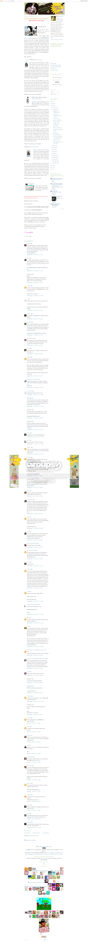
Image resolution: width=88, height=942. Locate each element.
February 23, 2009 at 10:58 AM (35, 436)
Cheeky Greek (29, 499)
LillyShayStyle (30, 756)
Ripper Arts (29, 765)
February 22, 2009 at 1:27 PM (35, 270)
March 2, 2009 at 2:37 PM (33, 791)
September (55, 157)
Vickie (28, 348)
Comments (54, 94)
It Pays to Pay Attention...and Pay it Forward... (57, 115)
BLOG (35, 218)
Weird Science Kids (54, 70)
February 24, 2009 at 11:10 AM (35, 601)
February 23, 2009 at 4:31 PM (35, 513)
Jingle (28, 490)
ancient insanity (46, 832)
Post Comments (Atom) (33, 835)
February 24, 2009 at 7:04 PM (35, 675)
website (32, 217)
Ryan (28, 617)
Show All (62, 208)
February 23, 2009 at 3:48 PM (35, 496)
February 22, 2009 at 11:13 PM (35, 394)
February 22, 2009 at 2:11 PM (35, 282)
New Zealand (28, 38)
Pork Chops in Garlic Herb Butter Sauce (56, 192)
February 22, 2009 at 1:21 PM (35, 254)
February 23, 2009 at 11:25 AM (35, 443)
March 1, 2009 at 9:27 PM (33, 741)
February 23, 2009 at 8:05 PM (35, 528)
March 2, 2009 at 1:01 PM (33, 762)
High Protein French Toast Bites (56, 180)
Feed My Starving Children (56, 65)
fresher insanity (27, 832)
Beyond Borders (54, 63)
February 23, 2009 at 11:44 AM (35, 454)
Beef (45, 939)
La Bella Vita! (54, 191)
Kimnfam (29, 852)
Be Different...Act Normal (57, 196)
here (34, 53)
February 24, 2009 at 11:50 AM (35, 646)
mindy (28, 726)
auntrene (28, 243)
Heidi (28, 531)
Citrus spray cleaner (39, 59)
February (55, 109)
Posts (53, 91)
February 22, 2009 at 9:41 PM (35, 376)
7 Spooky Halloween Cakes (59, 198)
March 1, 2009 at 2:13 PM (33, 723)
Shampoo (33, 98)
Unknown (29, 285)
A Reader (28, 794)
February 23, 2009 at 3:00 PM (35, 487)
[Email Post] (30, 236)
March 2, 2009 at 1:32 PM (33, 779)
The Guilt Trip (55, 125)
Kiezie (28, 440)
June (54, 151)
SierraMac (29, 322)
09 (52, 105)
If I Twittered (55, 132)
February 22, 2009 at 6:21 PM (35, 335)
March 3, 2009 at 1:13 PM (33, 810)
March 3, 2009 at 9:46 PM (33, 818)
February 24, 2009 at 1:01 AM (35, 565)
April (54, 147)
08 (52, 103)
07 (52, 101)
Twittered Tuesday (56, 139)
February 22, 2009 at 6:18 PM (35, 318)
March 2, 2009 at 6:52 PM (33, 801)
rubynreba (29, 313)
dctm (28, 591)
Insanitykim (60, 16)
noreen (28, 562)
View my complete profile (57, 39)
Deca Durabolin (55, 205)
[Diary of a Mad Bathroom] (61, 886)
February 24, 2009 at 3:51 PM (35, 668)
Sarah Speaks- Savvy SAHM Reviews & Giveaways (37, 649)
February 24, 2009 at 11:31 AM (35, 623)
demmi (28, 432)
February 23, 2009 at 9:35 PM (35, 547)
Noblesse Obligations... (57, 134)
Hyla (28, 745)
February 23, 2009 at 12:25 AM (35, 406)
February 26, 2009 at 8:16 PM (35, 692)
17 (52, 169)
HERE (44, 858)
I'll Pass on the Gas (56, 118)
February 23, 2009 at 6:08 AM (35, 418)
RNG (31, 214)
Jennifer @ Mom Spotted (31, 543)
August (54, 155)
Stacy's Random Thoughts (57, 183)
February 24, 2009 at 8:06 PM (35, 682)
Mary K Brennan (30, 338)
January (54, 107)
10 (52, 165)
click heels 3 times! (36, 832)
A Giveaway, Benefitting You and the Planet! (36, 19)
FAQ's (29, 218)
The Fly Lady (53, 68)
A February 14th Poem (57, 127)
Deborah (28, 735)
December (55, 163)
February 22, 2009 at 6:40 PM (35, 345)
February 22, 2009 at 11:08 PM (35, 387)
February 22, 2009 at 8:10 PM (35, 353)
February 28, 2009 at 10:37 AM (35, 701)
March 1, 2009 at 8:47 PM (33, 731)
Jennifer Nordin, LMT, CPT (32, 379)
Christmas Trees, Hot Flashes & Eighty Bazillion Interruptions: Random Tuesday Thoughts (57, 186)
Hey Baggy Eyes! (56, 124)
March (54, 145)
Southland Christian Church (56, 66)
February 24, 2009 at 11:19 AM (35, 614)
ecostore (39, 37)
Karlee (28, 258)
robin (28, 517)
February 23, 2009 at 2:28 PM (35, 475)
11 (52, 167)
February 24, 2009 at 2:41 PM (35, 655)
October (54, 159)
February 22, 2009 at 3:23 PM (35, 295)
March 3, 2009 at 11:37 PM (34, 827)
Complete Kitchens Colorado (32, 604)
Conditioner (39, 98)
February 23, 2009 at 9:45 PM (35, 558)
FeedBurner (59, 84)
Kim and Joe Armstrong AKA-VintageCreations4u (36, 658)
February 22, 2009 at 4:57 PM (35, 310)
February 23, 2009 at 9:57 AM (35, 429)
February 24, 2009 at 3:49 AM (35, 588)
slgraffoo (28, 357)
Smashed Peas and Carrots (57, 178)
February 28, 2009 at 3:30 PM (35, 714)
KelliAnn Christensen (31, 550)
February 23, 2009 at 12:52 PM (35, 464)
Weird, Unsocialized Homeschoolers (56, 204)
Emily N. (28, 717)
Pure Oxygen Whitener (34, 146)
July (54, 153)
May (54, 149)
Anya (28, 671)
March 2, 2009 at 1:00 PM (33, 753)
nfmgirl (28, 804)
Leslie (28, 813)
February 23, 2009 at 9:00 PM (35, 540)
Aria (28, 626)
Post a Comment (27, 830)
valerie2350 (29, 390)
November (55, 161)
